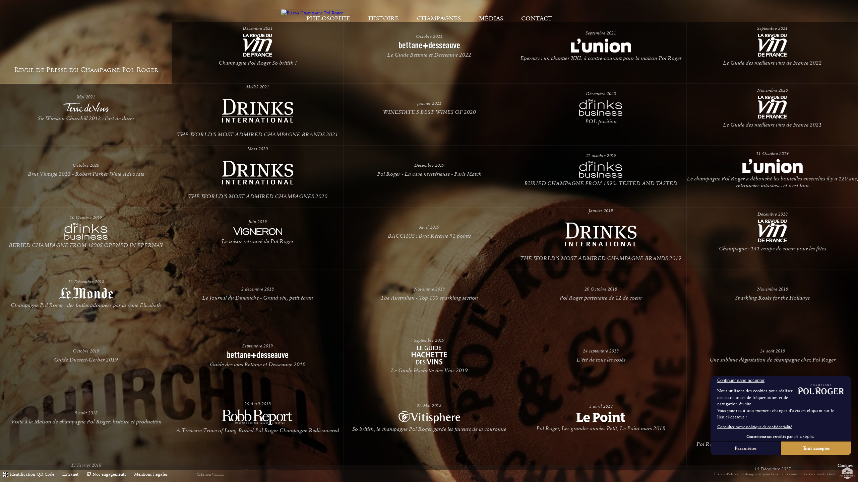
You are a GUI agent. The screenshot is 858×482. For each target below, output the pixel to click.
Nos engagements (109, 474)
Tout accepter (816, 448)
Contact (536, 18)
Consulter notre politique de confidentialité (754, 426)
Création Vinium (210, 474)
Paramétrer (746, 448)
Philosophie (328, 18)
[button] (845, 465)
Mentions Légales (151, 474)
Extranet (70, 474)
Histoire (383, 18)
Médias (491, 18)
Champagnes (439, 18)
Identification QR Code (32, 474)
